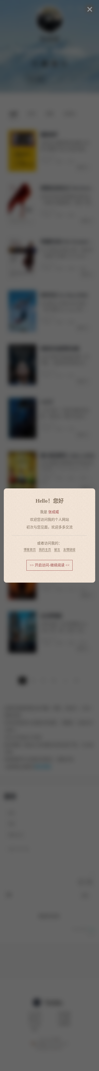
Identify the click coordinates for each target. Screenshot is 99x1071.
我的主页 (45, 550)
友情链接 (69, 550)
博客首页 (30, 550)
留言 (57, 550)
